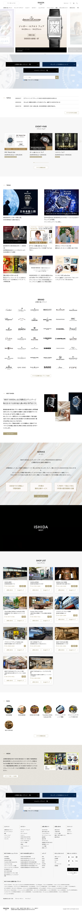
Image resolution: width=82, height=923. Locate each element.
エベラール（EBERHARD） (26, 891)
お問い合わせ (72, 7)
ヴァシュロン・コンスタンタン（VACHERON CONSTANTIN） (24, 884)
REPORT (43, 865)
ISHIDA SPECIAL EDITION (25, 837)
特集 (56, 7)
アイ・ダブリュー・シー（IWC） (62, 886)
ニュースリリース (58, 863)
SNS (78, 7)
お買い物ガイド (45, 826)
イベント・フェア (50, 7)
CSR (55, 862)
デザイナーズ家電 (24, 842)
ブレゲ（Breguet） (39, 884)
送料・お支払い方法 (45, 831)
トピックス (6, 838)
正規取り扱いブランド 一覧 (23, 64)
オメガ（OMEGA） (32, 886)
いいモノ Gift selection (25, 840)
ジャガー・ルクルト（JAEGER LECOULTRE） (61, 884)
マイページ (66, 3)
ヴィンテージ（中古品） (33, 80)
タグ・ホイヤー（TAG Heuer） (17, 888)
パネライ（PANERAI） (52, 886)
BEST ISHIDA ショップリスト (11, 853)
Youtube (68, 857)
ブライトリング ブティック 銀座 (10, 865)
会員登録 (69, 829)
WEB (43, 856)
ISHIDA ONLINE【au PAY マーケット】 (27, 860)
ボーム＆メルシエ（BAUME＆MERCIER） (50, 891)
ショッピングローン (45, 833)
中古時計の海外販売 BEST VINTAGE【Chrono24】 (30, 867)
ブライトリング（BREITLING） (41, 886)
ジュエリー (27, 7)
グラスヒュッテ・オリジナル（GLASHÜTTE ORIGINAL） (57, 888)
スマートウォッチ (24, 833)
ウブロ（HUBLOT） (72, 886)
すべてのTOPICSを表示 (71, 112)
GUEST (43, 867)
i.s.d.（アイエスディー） (25, 846)
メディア (44, 853)
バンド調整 (44, 846)
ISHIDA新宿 (6, 856)
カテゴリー (34, 7)
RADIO (43, 862)
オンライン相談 (57, 833)
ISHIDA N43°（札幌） (7, 860)
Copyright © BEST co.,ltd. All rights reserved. (71, 908)
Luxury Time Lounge (8, 863)
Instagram (76, 857)
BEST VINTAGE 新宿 (8, 871)
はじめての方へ (10, 433)
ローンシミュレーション (46, 835)
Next (71, 29)
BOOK (43, 858)
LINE (68, 866)
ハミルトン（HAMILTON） (63, 891)
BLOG (72, 857)
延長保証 (43, 837)
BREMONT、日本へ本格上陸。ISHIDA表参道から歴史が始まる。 (40, 106)
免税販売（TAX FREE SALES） (47, 842)
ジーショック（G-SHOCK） (9, 893)
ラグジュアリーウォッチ (25, 829)
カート (74, 3)
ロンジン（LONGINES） (62, 890)
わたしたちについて (64, 7)
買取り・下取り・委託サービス (60, 835)
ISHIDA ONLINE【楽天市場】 (26, 856)
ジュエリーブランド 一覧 (41, 70)
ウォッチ (22, 831)
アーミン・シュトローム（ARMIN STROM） (25, 890)
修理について (44, 847)
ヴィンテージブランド (18, 7)
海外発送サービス (45, 844)
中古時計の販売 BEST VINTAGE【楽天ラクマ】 (29, 865)
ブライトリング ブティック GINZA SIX (11, 867)
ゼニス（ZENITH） (7, 888)
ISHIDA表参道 (6, 858)
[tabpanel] (15, 146)
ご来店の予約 (57, 831)
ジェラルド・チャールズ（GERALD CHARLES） (12, 891)
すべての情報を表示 (41, 167)
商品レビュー (69, 833)
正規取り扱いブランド (7, 7)
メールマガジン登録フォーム (72, 869)
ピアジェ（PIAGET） (42, 888)
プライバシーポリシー (19, 898)
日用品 (22, 844)
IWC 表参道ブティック (8, 869)
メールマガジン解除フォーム (72, 873)
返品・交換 (44, 838)
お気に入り (70, 3)
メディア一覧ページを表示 (11, 776)
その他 (22, 847)
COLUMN (43, 863)
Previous (9, 29)
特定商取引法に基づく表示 (8, 898)
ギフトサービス (45, 840)
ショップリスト (41, 7)
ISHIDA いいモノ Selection (26, 838)
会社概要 (56, 858)
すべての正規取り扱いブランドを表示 (41, 375)
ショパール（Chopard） (8, 886)
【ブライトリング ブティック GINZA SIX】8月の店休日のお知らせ (40, 98)
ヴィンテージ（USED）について (59, 64)
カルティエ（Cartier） (8, 884)
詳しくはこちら (41, 496)
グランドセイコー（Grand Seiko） (10, 890)
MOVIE (43, 860)
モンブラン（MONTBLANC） (72, 890)
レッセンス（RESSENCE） (52, 890)
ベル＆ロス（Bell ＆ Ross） (37, 891)
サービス (56, 860)
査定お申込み (57, 837)
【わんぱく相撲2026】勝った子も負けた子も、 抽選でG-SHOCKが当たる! (42, 102)
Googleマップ (20, 590)
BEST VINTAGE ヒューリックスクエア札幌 (11, 875)
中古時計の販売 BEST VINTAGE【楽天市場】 (28, 862)
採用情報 (56, 865)
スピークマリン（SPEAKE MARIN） (40, 890)
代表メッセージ (57, 856)
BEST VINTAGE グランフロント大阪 (11, 872)
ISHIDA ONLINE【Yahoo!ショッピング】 (28, 858)
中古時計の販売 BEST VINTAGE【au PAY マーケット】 (30, 863)
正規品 (25, 80)
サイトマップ (27, 898)
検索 (77, 3)
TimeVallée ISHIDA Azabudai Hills (10, 862)
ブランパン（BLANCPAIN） (48, 884)
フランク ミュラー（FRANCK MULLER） (21, 886)
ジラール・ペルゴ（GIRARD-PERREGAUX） (30, 888)
